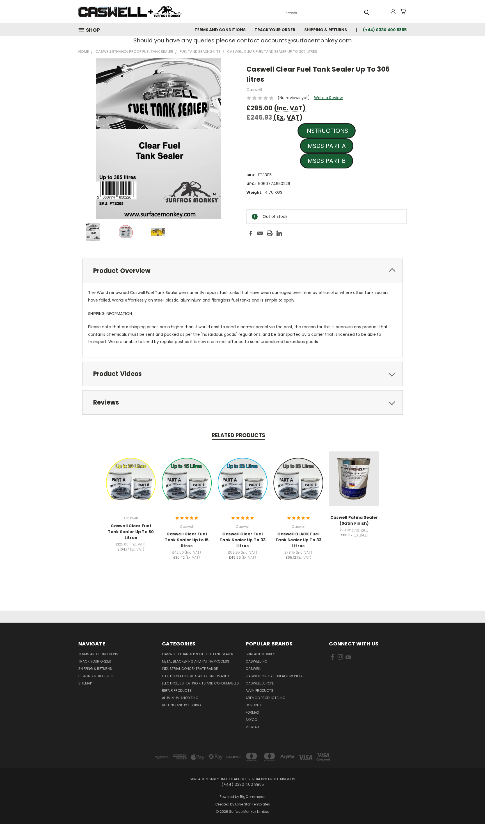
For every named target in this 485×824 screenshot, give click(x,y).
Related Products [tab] (238, 435)
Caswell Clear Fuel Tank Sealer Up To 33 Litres (242, 540)
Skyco (251, 719)
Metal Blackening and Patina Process (195, 661)
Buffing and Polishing (181, 705)
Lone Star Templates (252, 804)
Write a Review (328, 98)
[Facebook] (250, 233)
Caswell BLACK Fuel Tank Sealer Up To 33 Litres (298, 540)
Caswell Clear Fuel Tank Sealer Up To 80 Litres (131, 531)
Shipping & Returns (325, 30)
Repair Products (177, 690)
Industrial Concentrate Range (190, 668)
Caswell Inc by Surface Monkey (274, 676)
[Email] (260, 233)
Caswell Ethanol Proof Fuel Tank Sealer (197, 654)
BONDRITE (254, 705)
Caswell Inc (256, 661)
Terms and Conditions (220, 30)
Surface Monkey (260, 654)
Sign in (84, 676)
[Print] (270, 233)
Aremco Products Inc (265, 697)
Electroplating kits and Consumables (196, 676)
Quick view (131, 477)
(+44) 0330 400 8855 (385, 30)
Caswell (253, 668)
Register (106, 676)
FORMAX (252, 712)
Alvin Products (259, 690)
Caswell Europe (260, 683)
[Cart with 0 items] (403, 11)
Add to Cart (186, 483)
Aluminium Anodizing (180, 697)
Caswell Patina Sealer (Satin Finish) (354, 520)
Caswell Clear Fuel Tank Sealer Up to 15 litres (187, 540)
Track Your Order (275, 30)
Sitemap (85, 683)
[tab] (242, 271)
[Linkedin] (279, 233)
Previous (470, 806)
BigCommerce (252, 796)
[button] (327, 130)
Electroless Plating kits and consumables (200, 683)
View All (253, 727)
